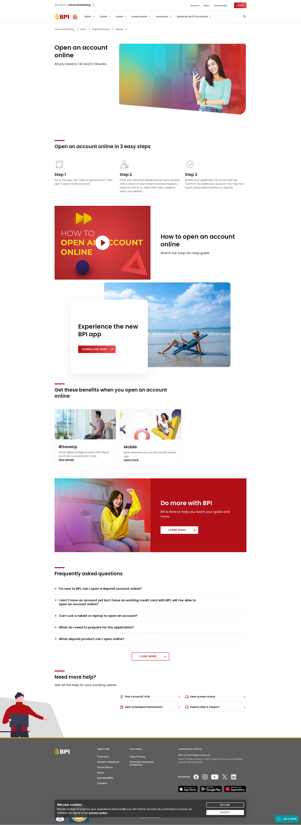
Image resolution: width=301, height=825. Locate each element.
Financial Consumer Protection (141, 763)
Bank (83, 29)
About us (194, 6)
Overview (103, 756)
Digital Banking (100, 29)
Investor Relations (108, 762)
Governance (105, 767)
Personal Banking (64, 29)
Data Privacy (137, 756)
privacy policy (98, 813)
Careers (102, 783)
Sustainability (220, 6)
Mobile (119, 29)
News (206, 6)
